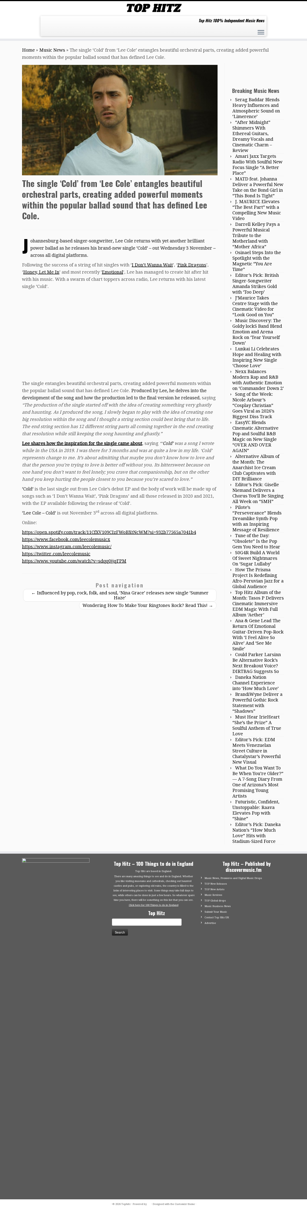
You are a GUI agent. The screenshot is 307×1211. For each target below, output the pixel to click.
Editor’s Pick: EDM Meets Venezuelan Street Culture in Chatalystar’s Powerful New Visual (256, 751)
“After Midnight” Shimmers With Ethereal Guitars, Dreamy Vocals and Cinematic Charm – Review (252, 136)
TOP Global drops (215, 900)
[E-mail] (47, 22)
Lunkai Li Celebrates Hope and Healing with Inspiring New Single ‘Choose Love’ (256, 357)
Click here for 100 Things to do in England (153, 905)
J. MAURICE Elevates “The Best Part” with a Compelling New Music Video (256, 210)
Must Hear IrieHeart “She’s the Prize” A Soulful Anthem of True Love (256, 725)
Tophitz (126, 1204)
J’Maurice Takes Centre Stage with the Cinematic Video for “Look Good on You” (255, 306)
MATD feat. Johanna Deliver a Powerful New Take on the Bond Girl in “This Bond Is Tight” (257, 187)
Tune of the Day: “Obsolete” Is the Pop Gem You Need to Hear (256, 541)
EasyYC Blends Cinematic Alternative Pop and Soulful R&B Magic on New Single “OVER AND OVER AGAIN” (255, 436)
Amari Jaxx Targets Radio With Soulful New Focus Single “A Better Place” (257, 165)
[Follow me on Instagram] (62, 22)
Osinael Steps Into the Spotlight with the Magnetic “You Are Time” (256, 261)
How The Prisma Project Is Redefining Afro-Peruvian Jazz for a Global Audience (258, 578)
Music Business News (218, 906)
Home (28, 50)
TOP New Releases (216, 883)
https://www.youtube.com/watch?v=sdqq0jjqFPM (74, 561)
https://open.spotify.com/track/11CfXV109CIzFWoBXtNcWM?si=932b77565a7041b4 (109, 532)
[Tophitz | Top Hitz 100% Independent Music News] (153, 8)
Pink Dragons (191, 265)
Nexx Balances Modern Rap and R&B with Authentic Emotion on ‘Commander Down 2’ (258, 380)
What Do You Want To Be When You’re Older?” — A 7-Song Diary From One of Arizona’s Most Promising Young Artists (257, 782)
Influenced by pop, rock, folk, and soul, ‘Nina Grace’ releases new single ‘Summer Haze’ (120, 595)
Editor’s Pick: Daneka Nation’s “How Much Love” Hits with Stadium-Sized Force (256, 833)
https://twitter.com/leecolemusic (56, 553)
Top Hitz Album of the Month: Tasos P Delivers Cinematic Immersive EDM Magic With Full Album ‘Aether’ (258, 604)
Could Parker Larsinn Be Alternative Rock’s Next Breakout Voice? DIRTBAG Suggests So (256, 663)
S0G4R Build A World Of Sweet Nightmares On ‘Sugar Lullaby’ (256, 558)
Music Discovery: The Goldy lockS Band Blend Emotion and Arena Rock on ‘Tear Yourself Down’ (257, 332)
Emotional (112, 272)
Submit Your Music (216, 911)
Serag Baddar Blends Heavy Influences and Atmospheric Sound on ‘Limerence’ (256, 108)
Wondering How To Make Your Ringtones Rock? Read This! (147, 605)
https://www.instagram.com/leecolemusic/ (66, 546)
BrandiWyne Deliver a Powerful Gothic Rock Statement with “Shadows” (257, 703)
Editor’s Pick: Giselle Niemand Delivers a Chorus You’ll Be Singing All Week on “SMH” (258, 493)
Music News (52, 50)
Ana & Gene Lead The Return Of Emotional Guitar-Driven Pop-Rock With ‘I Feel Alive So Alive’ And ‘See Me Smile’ (258, 634)
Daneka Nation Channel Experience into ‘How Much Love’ (255, 683)
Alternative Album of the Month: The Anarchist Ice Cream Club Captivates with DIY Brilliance (255, 467)
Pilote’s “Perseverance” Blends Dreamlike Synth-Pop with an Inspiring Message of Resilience (257, 518)
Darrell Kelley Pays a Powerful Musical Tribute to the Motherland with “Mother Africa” (256, 235)
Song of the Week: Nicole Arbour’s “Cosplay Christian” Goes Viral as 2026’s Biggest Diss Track (253, 405)
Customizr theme (185, 1204)
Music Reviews (213, 895)
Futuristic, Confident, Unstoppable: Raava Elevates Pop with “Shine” (255, 810)
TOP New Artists (215, 889)
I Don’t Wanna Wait (152, 265)
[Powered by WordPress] (149, 1203)
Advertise (210, 923)
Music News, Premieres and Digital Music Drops (233, 878)
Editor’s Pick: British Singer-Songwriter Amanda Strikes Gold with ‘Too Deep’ (255, 284)
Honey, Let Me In (41, 272)
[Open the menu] (261, 32)
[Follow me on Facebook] (55, 22)
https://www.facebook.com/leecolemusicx (66, 539)
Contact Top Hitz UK (217, 917)
